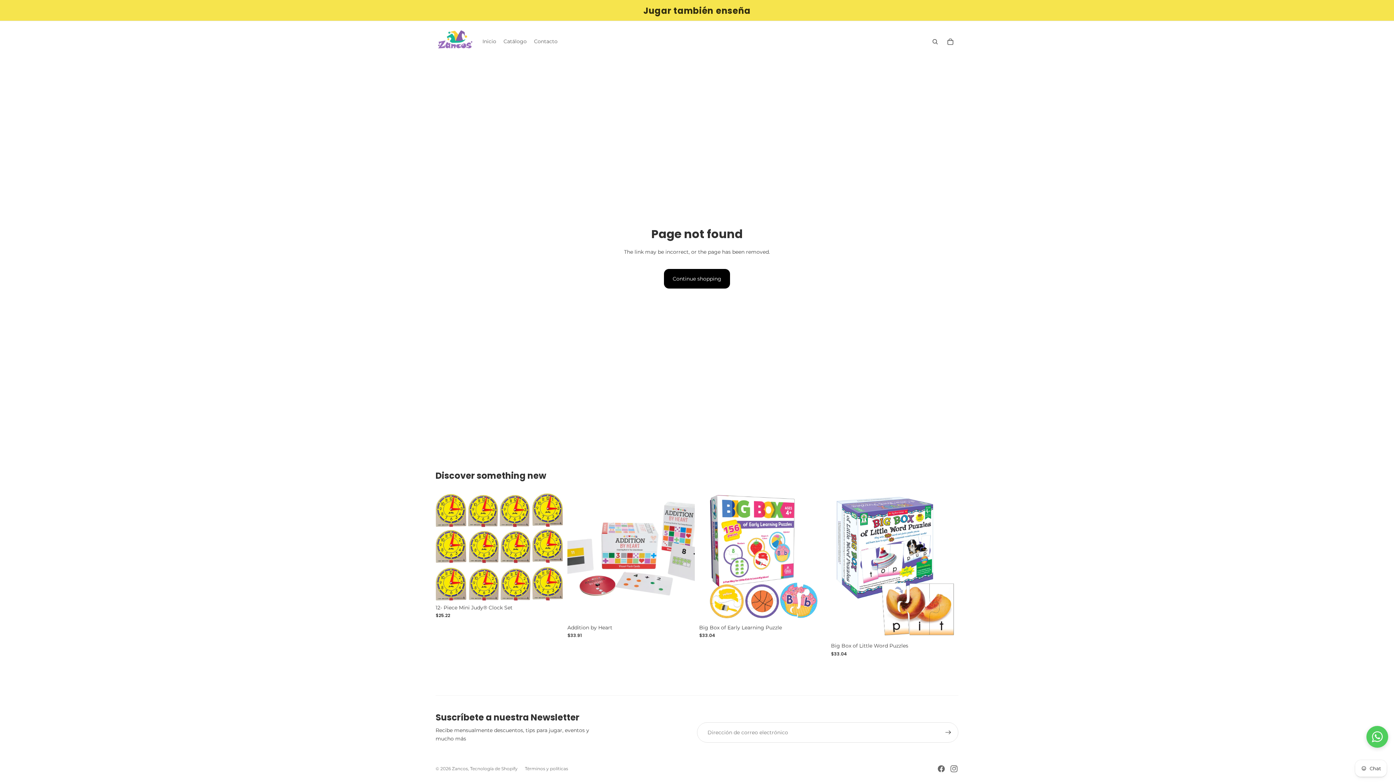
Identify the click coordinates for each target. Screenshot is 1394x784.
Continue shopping (697, 278)
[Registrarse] (948, 732)
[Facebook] (941, 768)
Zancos (460, 768)
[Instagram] (954, 768)
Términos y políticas (546, 768)
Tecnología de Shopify (494, 768)
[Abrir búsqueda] (935, 42)
